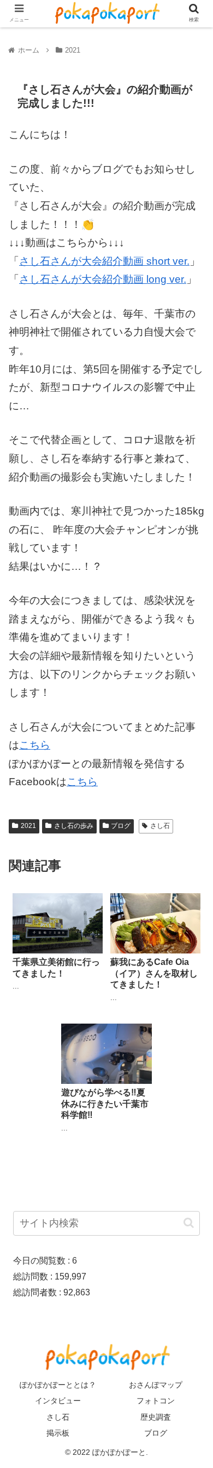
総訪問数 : (34, 1276)
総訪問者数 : (38, 1292)
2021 (28, 826)
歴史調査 (155, 1417)
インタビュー (58, 1400)
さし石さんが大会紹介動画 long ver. (102, 279)
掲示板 (57, 1433)
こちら (34, 745)
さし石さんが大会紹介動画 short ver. (104, 261)
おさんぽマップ (155, 1384)
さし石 (160, 826)
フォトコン (156, 1400)
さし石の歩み (73, 826)
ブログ (121, 826)
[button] (188, 1222)
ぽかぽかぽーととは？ (58, 1384)
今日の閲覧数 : (42, 1260)
